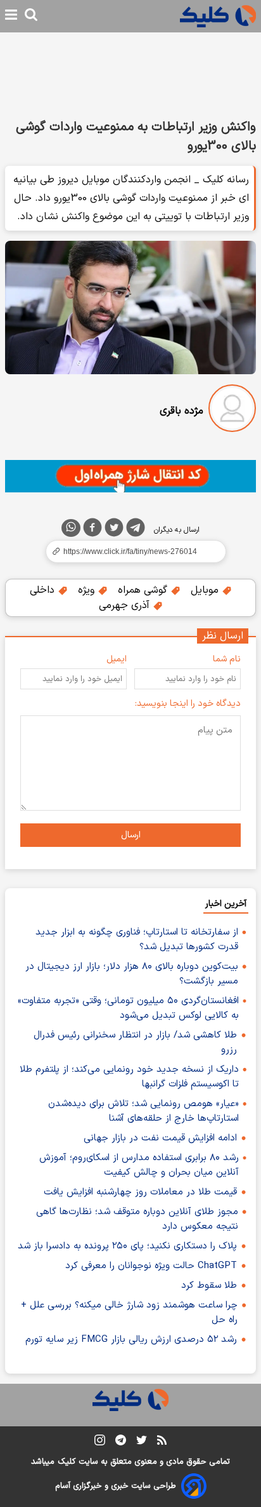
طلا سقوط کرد (209, 1285)
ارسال (131, 835)
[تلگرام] (135, 530)
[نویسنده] (232, 410)
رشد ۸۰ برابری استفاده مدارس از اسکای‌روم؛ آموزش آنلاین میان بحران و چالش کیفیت (139, 1165)
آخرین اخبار (225, 903)
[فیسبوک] (92, 530)
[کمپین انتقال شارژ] (130, 476)
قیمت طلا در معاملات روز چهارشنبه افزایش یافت (140, 1192)
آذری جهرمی (126, 605)
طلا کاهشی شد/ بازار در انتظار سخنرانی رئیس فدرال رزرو (135, 1042)
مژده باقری (181, 411)
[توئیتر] (114, 530)
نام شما (227, 659)
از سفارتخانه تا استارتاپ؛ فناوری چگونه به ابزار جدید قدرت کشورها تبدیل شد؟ (136, 939)
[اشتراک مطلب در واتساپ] (70, 528)
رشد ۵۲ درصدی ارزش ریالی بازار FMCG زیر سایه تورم (131, 1339)
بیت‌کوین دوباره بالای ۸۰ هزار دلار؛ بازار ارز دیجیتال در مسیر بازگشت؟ (131, 974)
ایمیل (116, 659)
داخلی (44, 590)
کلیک (66, 1462)
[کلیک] (218, 16)
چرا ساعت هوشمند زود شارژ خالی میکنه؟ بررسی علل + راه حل (129, 1312)
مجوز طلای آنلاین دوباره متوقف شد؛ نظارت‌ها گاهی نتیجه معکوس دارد (137, 1219)
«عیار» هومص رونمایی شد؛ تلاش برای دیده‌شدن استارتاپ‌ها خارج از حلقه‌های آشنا (143, 1111)
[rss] (162, 1442)
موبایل (206, 590)
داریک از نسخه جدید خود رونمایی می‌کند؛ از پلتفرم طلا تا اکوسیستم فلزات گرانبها (129, 1076)
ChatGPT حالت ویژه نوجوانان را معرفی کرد (151, 1266)
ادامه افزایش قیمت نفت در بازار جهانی (160, 1138)
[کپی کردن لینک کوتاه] (130, 551)
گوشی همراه (144, 590)
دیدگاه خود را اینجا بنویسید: (188, 703)
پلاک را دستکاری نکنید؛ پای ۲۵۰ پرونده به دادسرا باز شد (127, 1246)
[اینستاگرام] (99, 1442)
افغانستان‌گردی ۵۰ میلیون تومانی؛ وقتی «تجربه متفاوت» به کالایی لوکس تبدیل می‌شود (128, 1008)
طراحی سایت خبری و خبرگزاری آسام (115, 1486)
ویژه (88, 590)
